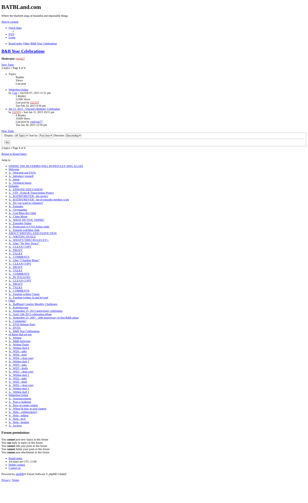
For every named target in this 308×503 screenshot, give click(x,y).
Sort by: (34, 135)
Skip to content (9, 21)
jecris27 (20, 58)
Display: (9, 135)
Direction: (59, 135)
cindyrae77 (36, 121)
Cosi (14, 92)
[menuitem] (11, 34)
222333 (34, 102)
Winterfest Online (18, 89)
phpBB (20, 474)
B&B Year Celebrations (23, 51)
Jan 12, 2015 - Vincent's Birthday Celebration (34, 108)
